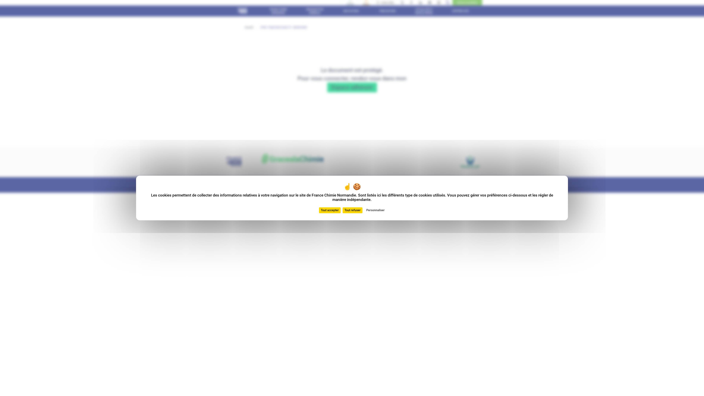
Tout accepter (330, 210)
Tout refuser (352, 210)
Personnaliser (375, 210)
